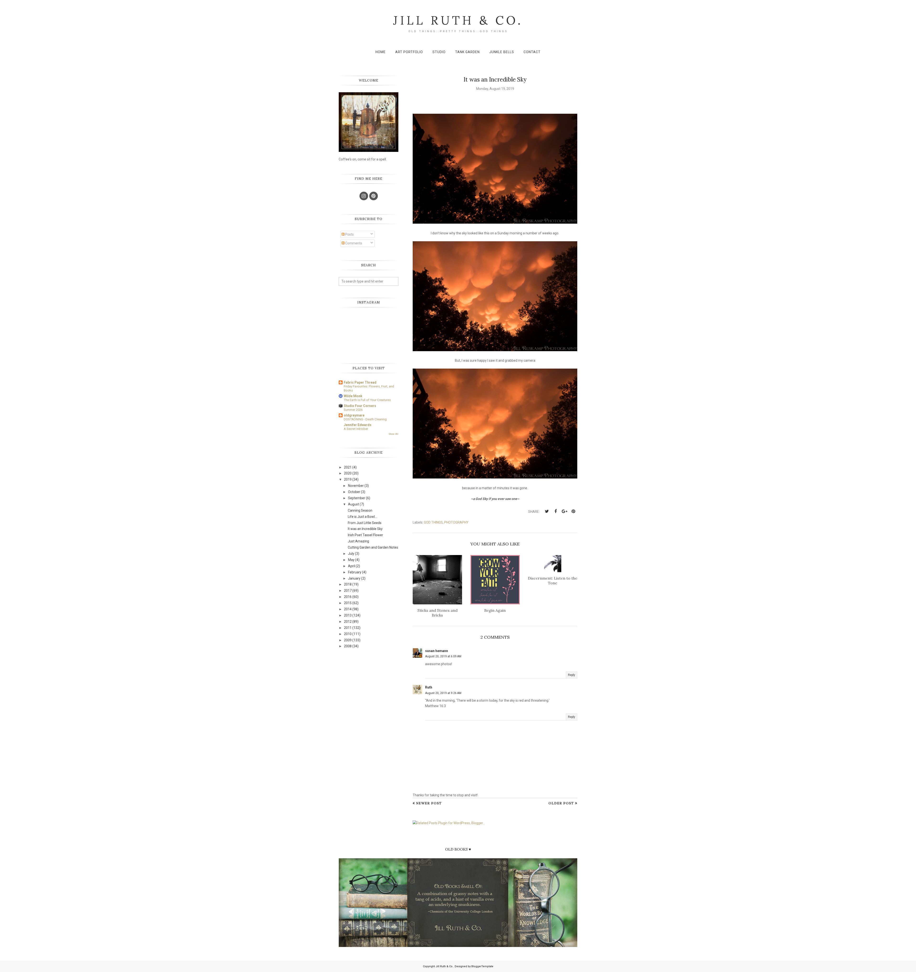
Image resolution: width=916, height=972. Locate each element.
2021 (348, 467)
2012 (348, 621)
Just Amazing (358, 541)
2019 (348, 479)
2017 (348, 590)
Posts (349, 234)
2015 (348, 603)
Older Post (561, 803)
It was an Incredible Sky (365, 529)
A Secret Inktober (356, 429)
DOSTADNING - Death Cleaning (365, 419)
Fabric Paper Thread (360, 382)
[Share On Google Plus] (564, 511)
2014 (348, 609)
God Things (433, 522)
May (351, 560)
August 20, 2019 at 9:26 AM (443, 693)
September (356, 498)
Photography (456, 522)
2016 (348, 597)
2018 (348, 584)
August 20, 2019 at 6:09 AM (443, 656)
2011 (348, 628)
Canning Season (360, 510)
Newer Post (429, 803)
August (353, 504)
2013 (348, 615)
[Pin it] (573, 511)
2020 (348, 473)
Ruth (428, 687)
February (354, 572)
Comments (353, 243)
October (354, 492)
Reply (571, 675)
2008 (348, 646)
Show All (393, 434)
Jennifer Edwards (357, 425)
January (354, 578)
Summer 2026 (353, 409)
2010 (348, 634)
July (351, 553)
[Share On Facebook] (555, 511)
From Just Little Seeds (364, 523)
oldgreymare (354, 415)
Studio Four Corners (360, 406)
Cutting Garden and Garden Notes (373, 547)
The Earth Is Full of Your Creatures (367, 400)
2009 (348, 640)
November (356, 486)
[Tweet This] (547, 511)
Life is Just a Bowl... (362, 517)
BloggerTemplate (482, 966)
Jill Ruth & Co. (458, 20)
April (351, 566)
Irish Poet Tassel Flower (365, 535)
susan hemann (436, 651)
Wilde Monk (353, 396)
